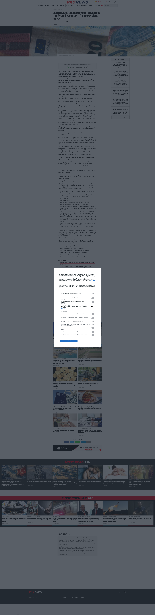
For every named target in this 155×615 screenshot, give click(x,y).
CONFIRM (69, 340)
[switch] (92, 293)
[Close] (98, 270)
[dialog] (77, 307)
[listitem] (77, 291)
